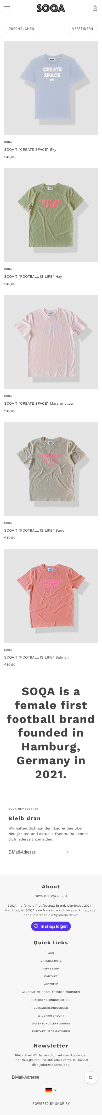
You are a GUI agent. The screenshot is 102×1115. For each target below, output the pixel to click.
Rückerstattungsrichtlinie (51, 1000)
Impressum (51, 968)
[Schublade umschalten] (7, 8)
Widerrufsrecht (51, 1015)
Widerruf (51, 984)
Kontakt (51, 976)
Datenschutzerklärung (51, 1023)
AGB (51, 952)
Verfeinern (82, 29)
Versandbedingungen (51, 1007)
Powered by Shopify (51, 1104)
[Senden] (67, 852)
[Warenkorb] (95, 8)
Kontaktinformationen (51, 1031)
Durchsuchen (22, 29)
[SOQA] (51, 8)
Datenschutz (51, 960)
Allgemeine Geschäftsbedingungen (51, 992)
